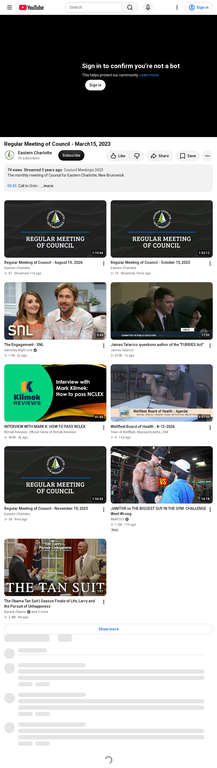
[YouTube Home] (31, 7)
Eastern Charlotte (35, 152)
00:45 (12, 186)
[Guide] (9, 7)
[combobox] (94, 7)
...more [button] (46, 186)
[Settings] (177, 7)
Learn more (149, 75)
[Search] (129, 7)
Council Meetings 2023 (83, 170)
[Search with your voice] (148, 7)
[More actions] (207, 156)
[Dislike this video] (136, 156)
